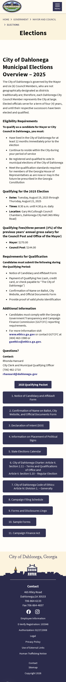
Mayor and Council (44, 19)
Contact (33, 663)
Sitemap (33, 667)
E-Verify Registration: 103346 (33, 624)
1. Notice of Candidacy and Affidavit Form (33, 397)
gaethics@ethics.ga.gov (25, 341)
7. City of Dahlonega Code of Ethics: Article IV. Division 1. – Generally (33, 486)
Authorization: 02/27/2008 (33, 630)
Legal (33, 636)
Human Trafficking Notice (33, 653)
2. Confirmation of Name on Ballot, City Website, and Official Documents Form (33, 412)
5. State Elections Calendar (25, 451)
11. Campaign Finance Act (24, 533)
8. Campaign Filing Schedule (26, 499)
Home (6, 19)
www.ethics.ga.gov (22, 334)
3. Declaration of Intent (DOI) (26, 425)
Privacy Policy (33, 641)
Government (20, 19)
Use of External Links (33, 647)
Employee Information (33, 618)
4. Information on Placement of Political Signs (33, 438)
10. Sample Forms (19, 522)
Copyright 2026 (33, 673)
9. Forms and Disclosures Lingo (28, 510)
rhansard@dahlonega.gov (20, 374)
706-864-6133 (33, 601)
